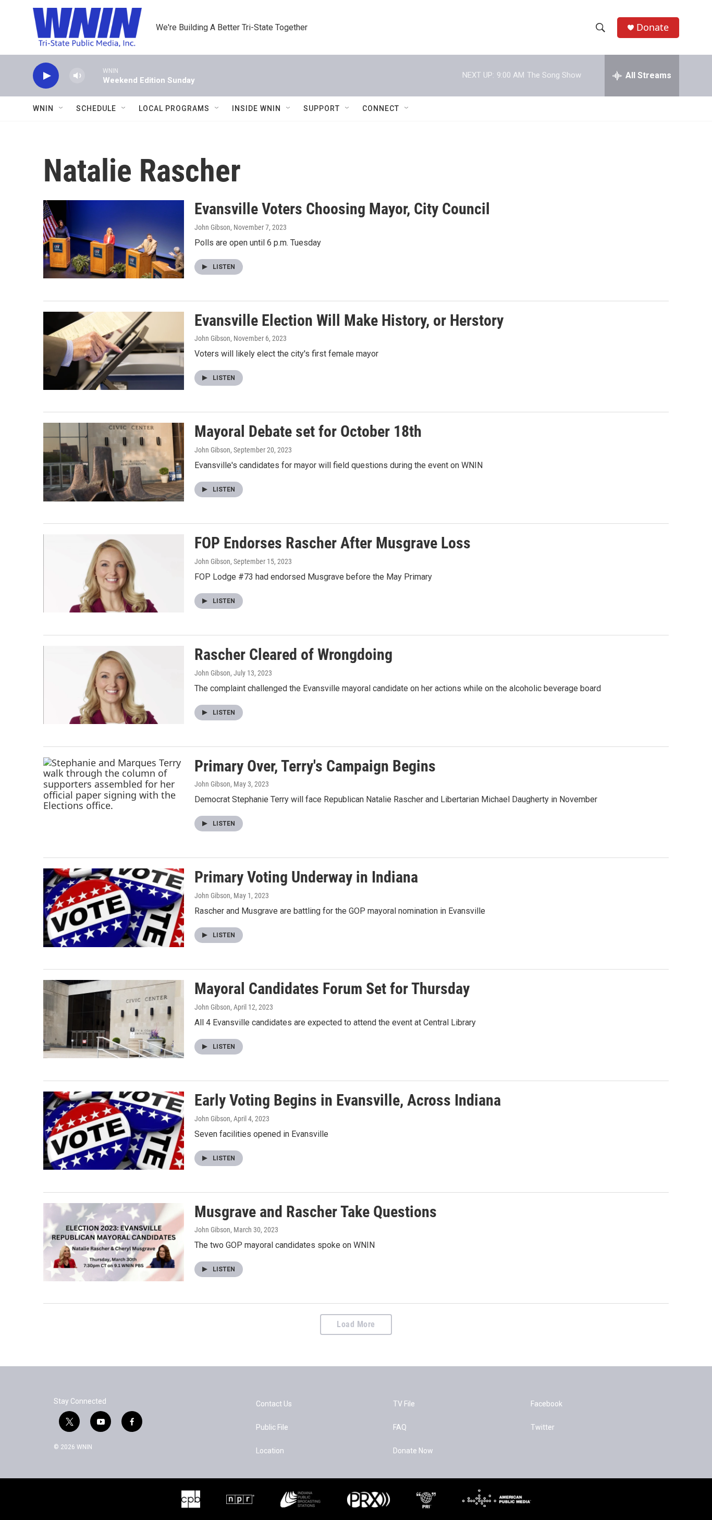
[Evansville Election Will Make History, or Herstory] (113, 351)
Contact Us (274, 1404)
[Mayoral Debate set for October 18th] (113, 462)
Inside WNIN (256, 108)
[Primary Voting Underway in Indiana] (113, 907)
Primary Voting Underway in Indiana (306, 877)
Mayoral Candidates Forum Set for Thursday (332, 988)
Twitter (543, 1427)
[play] (46, 76)
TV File (404, 1404)
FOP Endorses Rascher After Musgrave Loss (332, 543)
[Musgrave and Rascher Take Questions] (113, 1242)
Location (270, 1451)
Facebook (546, 1404)
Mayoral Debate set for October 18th (308, 431)
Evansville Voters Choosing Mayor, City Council (342, 209)
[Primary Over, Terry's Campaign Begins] (113, 796)
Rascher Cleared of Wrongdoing (293, 654)
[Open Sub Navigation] (61, 108)
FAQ (400, 1427)
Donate (652, 27)
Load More (356, 1324)
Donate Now (413, 1451)
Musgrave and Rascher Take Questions (315, 1212)
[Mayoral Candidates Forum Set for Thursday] (113, 1019)
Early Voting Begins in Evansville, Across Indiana (347, 1100)
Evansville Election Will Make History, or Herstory (349, 320)
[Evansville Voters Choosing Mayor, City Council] (113, 239)
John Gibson (212, 227)
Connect (380, 108)
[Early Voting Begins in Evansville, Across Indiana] (113, 1131)
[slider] (93, 75)
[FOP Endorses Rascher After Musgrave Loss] (113, 573)
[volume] (77, 76)
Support (321, 108)
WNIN (43, 108)
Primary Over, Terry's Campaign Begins (315, 766)
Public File (272, 1427)
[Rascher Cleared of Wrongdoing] (113, 685)
